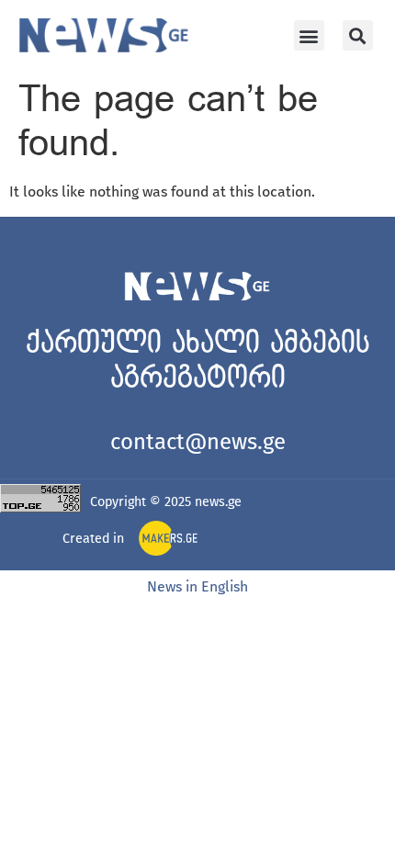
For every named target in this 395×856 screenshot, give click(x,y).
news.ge (218, 502)
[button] (309, 35)
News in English (197, 586)
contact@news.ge (198, 442)
